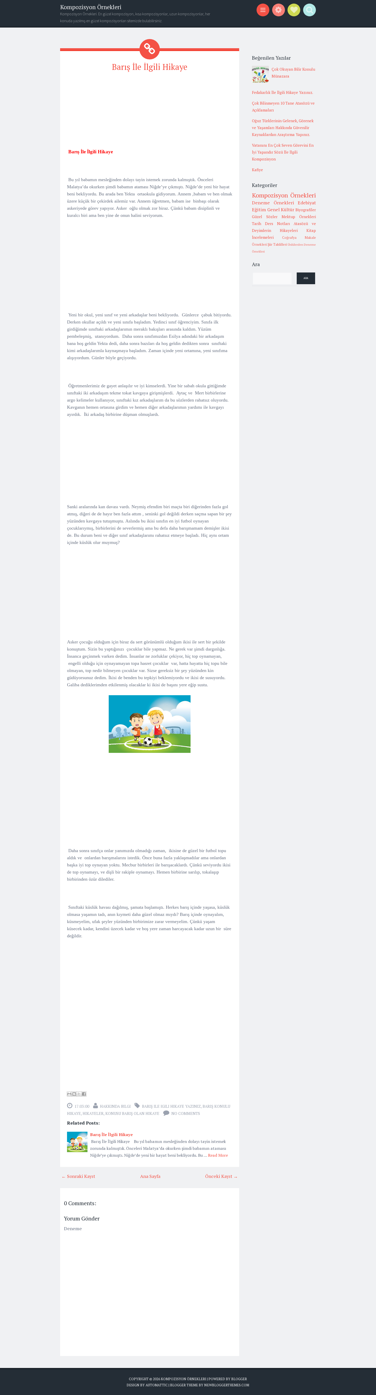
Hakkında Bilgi (115, 1106)
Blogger (239, 1379)
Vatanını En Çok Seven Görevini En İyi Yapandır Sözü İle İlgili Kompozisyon (283, 152)
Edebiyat (307, 203)
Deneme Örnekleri (273, 203)
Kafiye (257, 169)
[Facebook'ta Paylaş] (83, 1094)
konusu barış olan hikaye (132, 1113)
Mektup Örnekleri (299, 216)
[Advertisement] (149, 112)
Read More (218, 1155)
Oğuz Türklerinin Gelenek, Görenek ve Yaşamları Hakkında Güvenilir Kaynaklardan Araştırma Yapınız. (283, 127)
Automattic (157, 1385)
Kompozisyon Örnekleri (90, 7)
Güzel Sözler (265, 216)
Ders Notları (277, 223)
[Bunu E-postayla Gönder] (69, 1094)
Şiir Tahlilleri (277, 244)
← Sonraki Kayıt (78, 1176)
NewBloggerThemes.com (226, 1385)
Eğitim (259, 209)
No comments (185, 1113)
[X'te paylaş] (79, 1094)
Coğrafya (289, 237)
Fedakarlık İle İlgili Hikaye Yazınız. (282, 92)
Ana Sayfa (150, 1176)
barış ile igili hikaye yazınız (171, 1106)
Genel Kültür (280, 209)
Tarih (256, 223)
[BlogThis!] (74, 1094)
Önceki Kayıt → (221, 1176)
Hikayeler (93, 1113)
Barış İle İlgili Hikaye (149, 66)
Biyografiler (305, 209)
